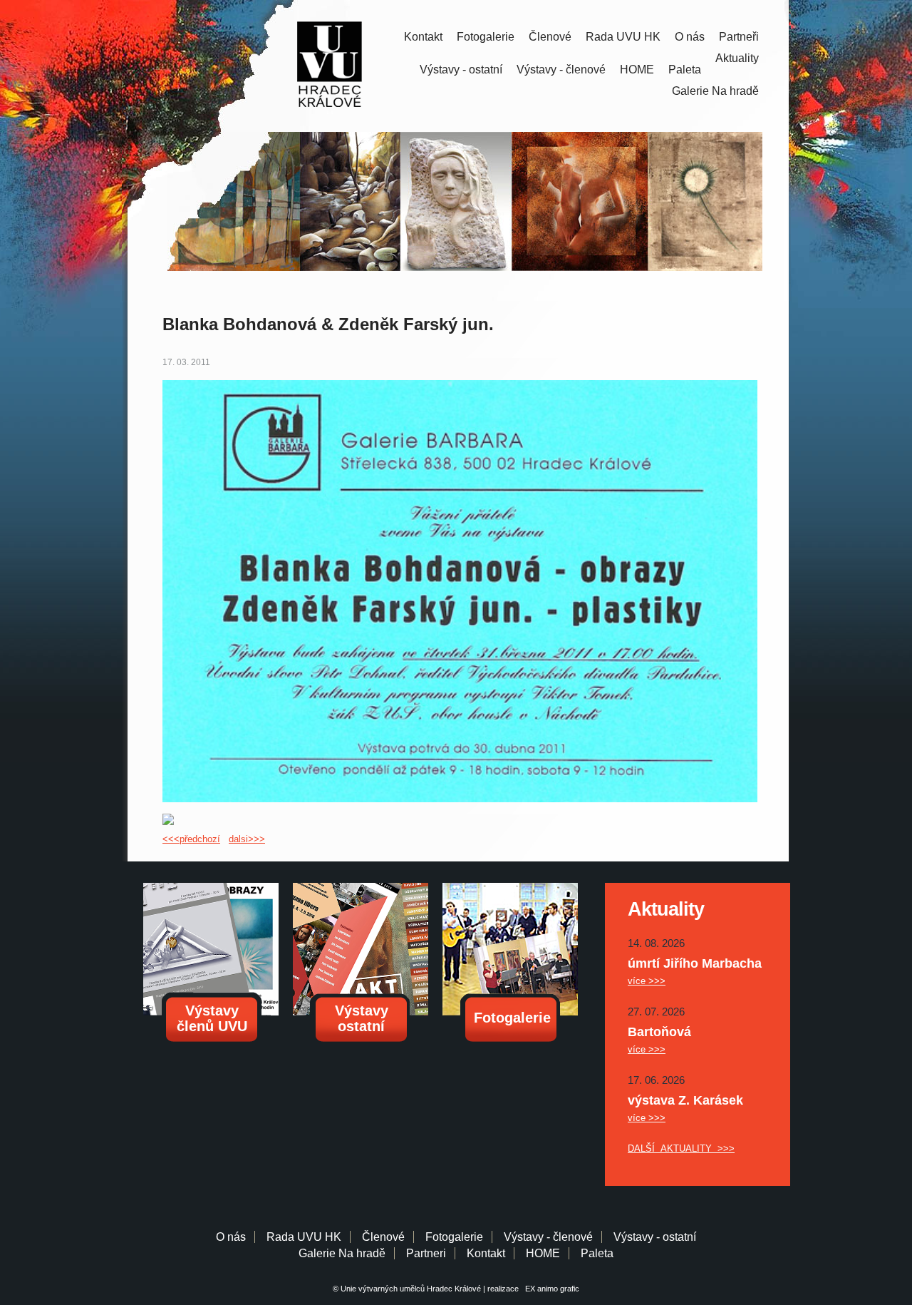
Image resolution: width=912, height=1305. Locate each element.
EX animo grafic (550, 1288)
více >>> (646, 981)
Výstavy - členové (561, 69)
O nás (690, 37)
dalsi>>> (247, 839)
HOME (637, 69)
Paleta (684, 69)
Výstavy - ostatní (461, 69)
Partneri (426, 1253)
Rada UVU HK (623, 37)
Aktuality (737, 58)
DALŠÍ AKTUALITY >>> (681, 1148)
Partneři (739, 37)
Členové (550, 37)
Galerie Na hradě (342, 1253)
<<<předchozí (191, 839)
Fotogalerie (485, 37)
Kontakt (423, 37)
